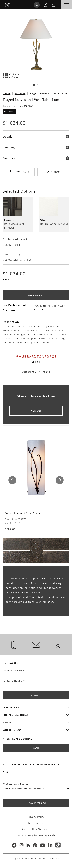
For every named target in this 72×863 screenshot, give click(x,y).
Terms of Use (36, 823)
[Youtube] (43, 845)
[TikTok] (58, 845)
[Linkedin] (50, 845)
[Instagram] (21, 845)
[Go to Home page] (7, 4)
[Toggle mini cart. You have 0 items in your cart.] (53, 5)
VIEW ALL (36, 410)
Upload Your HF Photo (36, 371)
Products (20, 93)
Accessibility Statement (36, 829)
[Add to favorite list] (6, 281)
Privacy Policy (36, 816)
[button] (11, 76)
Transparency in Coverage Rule (36, 835)
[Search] (37, 5)
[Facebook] (14, 845)
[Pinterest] (35, 845)
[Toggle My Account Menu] (46, 5)
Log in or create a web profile (49, 307)
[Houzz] (28, 845)
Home (6, 93)
